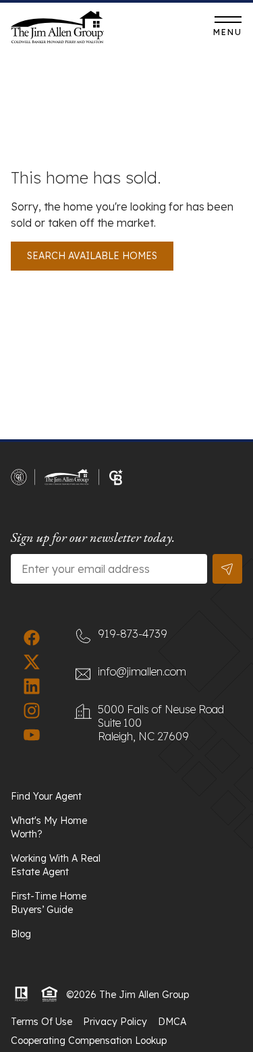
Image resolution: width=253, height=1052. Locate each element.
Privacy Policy (115, 1022)
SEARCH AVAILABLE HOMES (92, 256)
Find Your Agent (46, 796)
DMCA (172, 1022)
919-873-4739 (159, 30)
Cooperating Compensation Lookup (89, 1040)
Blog (21, 934)
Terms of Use (41, 1022)
